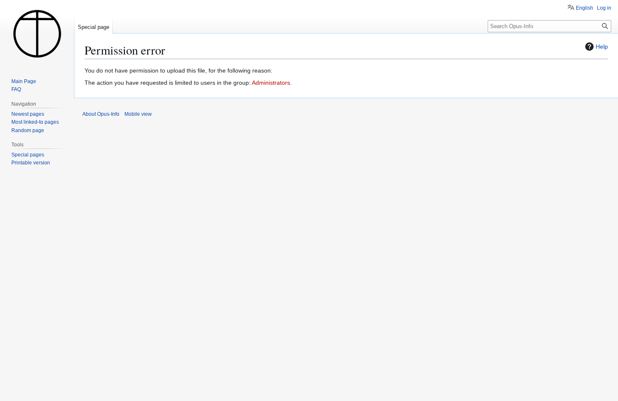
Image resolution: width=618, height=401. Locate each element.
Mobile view (138, 114)
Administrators (271, 82)
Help (602, 46)
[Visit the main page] (37, 33)
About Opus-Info (100, 114)
